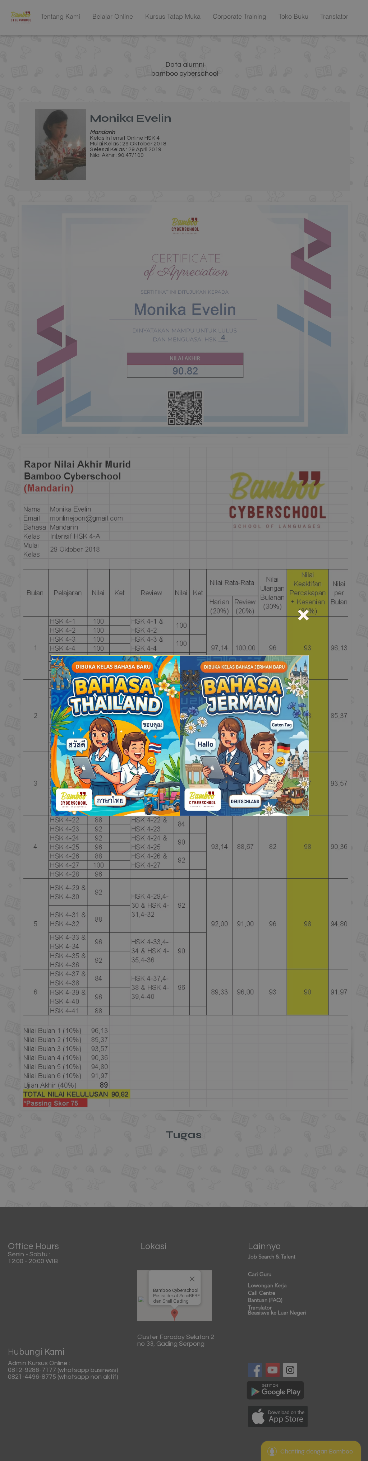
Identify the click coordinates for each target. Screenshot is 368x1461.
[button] (303, 615)
